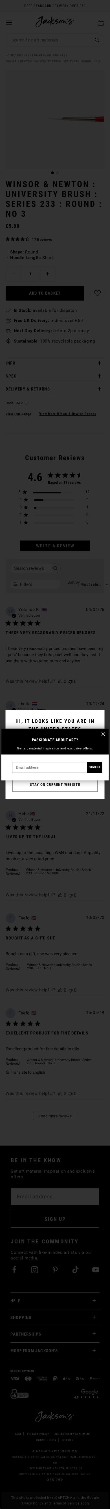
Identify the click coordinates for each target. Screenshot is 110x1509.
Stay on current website (55, 784)
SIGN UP (94, 767)
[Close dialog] (103, 734)
